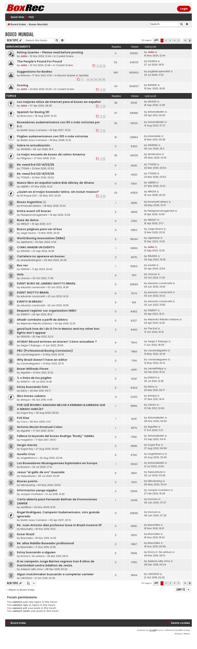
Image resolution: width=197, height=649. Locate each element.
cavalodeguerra (30, 354)
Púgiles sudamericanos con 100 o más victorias (52, 136)
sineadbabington (31, 260)
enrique (25, 399)
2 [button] (166, 40)
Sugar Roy (27, 412)
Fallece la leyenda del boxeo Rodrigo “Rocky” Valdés (55, 436)
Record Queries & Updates (73, 75)
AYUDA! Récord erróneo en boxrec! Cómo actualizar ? (57, 342)
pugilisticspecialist (159, 71)
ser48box (26, 507)
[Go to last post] (156, 52)
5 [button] (178, 40)
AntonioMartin (156, 111)
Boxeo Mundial (19, 34)
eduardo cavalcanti (33, 287)
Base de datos (28, 220)
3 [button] (170, 40)
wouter (152, 265)
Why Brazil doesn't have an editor (42, 360)
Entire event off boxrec (34, 211)
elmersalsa (154, 154)
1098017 (25, 314)
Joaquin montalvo (32, 494)
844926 (152, 85)
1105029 (25, 336)
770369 (25, 168)
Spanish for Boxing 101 (33, 112)
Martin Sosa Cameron (34, 130)
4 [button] (174, 40)
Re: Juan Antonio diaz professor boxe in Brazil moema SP (59, 525)
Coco (24, 421)
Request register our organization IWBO (46, 311)
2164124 (152, 101)
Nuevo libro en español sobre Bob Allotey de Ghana (55, 183)
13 (96, 80)
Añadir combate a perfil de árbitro (42, 320)
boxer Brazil (25, 534)
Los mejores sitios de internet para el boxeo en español (59, 102)
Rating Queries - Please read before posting (50, 52)
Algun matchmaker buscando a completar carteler (55, 574)
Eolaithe (152, 61)
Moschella (27, 529)
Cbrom (152, 404)
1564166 (25, 251)
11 (88, 80)
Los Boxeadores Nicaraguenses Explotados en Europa (57, 463)
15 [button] (185, 40)
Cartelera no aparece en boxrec (41, 256)
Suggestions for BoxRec (34, 72)
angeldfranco (29, 457)
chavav (25, 278)
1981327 (25, 224)
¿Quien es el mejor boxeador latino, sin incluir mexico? (58, 192)
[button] (156, 40)
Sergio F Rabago (31, 345)
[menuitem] (29, 17)
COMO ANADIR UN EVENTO (36, 247)
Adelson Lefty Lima (32, 569)
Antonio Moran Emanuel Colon (39, 427)
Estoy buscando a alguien (36, 552)
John (24, 56)
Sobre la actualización (33, 145)
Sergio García (27, 445)
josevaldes (154, 136)
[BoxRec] (35, 8)
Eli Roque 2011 (29, 195)
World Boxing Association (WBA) (41, 238)
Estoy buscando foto (32, 387)
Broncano (26, 115)
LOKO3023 (26, 578)
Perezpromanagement (34, 214)
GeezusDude (28, 476)
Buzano (25, 467)
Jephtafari (27, 242)
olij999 (24, 186)
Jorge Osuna (28, 233)
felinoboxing (28, 485)
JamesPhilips (155, 368)
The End (152, 328)
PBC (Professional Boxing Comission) (45, 351)
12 (92, 80)
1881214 (152, 191)
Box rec (22, 265)
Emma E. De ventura (32, 556)
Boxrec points (27, 481)
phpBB (152, 630)
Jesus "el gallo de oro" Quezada (40, 472)
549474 (25, 381)
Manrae (25, 75)
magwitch (27, 439)
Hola (20, 274)
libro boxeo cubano (31, 396)
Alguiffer (25, 372)
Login (184, 9)
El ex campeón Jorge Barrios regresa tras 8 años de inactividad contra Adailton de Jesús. (55, 563)
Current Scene (65, 56)
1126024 (25, 269)
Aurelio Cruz (26, 454)
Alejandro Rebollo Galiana (36, 323)
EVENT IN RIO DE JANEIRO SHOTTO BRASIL (46, 283)
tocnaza (153, 499)
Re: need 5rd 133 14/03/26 (35, 165)
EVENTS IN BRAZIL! (30, 302)
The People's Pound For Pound (39, 61)
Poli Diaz (23, 418)
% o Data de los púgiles (34, 378)
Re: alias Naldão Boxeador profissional (45, 543)
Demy (24, 390)
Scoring (22, 85)
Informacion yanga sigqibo (37, 490)
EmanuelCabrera (31, 205)
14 (100, 80)
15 (104, 80)
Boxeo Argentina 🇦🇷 (31, 202)
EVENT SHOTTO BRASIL (33, 292)
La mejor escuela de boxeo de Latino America (51, 154)
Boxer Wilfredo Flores (32, 369)
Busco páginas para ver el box (39, 229)
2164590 (25, 149)
